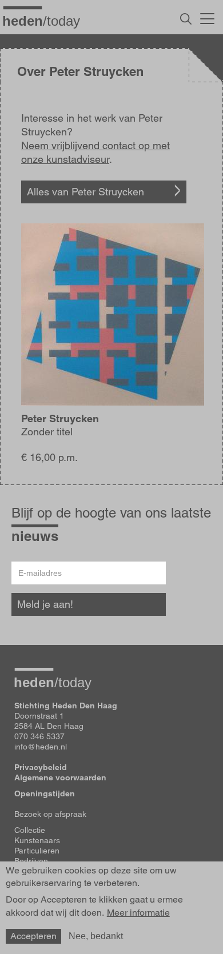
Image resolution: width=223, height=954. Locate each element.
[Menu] (207, 17)
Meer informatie (138, 913)
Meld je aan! (45, 604)
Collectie (29, 830)
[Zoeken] (186, 19)
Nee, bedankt (96, 936)
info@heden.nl (40, 746)
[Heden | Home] (46, 20)
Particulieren (36, 850)
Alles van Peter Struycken (85, 192)
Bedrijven (31, 860)
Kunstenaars (37, 840)
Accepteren (33, 936)
